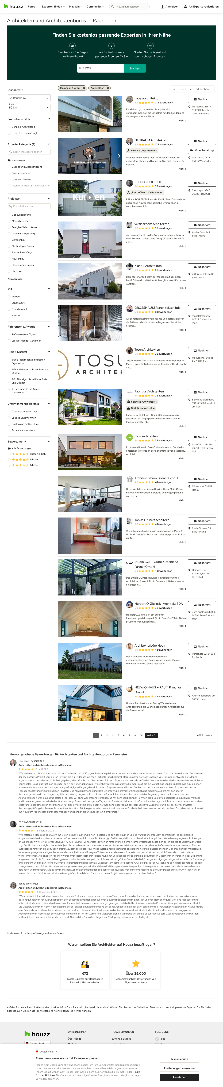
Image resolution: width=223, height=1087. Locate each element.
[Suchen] (112, 6)
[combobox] (129, 6)
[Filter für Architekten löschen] (107, 88)
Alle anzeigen (15, 279)
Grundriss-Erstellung (23, 233)
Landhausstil (18, 302)
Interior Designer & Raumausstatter (31, 185)
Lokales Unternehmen (24, 417)
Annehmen (179, 1077)
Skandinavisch (20, 309)
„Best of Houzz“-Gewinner (26, 340)
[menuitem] (33, 6)
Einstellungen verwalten (179, 1068)
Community (94, 6)
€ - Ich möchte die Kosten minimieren (26, 391)
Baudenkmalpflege (22, 252)
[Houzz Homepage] (13, 6)
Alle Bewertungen (22, 448)
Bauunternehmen (21, 173)
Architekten (18, 160)
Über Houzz (74, 1038)
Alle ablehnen (179, 1059)
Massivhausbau (20, 221)
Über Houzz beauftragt (24, 133)
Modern (16, 296)
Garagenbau (18, 239)
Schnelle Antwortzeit (23, 126)
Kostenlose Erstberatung (25, 424)
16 (141, 735)
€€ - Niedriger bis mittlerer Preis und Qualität (29, 381)
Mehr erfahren (56, 933)
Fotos (31, 6)
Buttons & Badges (121, 1038)
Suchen (134, 68)
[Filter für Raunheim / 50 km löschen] (84, 88)
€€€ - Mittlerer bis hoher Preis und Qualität (30, 371)
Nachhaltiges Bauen (23, 246)
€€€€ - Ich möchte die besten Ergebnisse (28, 361)
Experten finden (52, 6)
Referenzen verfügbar (24, 334)
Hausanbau (18, 258)
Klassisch (17, 315)
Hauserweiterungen (23, 265)
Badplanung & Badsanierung (27, 166)
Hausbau (17, 271)
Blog (162, 1038)
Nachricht (204, 99)
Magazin (74, 6)
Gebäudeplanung (21, 214)
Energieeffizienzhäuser (24, 227)
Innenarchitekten (21, 179)
